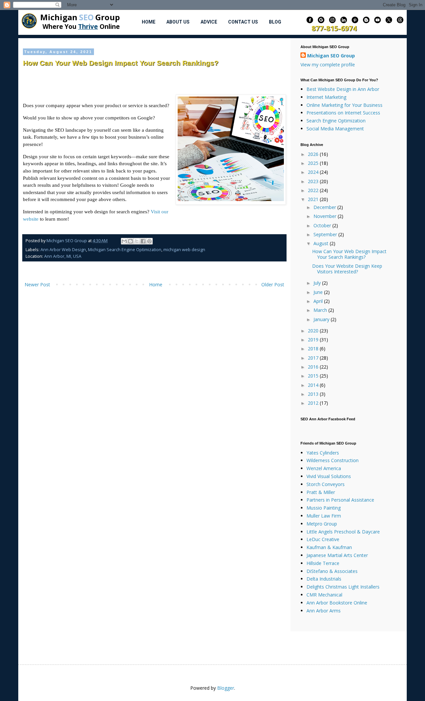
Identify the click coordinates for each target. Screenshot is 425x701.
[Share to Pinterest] (149, 241)
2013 (314, 394)
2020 (314, 330)
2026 (314, 154)
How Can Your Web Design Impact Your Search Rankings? (349, 254)
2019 (314, 339)
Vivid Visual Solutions (328, 476)
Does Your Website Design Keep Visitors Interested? (347, 269)
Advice (209, 22)
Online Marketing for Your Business (344, 105)
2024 (314, 172)
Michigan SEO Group (331, 55)
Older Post (272, 284)
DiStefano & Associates (332, 571)
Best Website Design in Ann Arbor (342, 89)
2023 (314, 181)
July (317, 283)
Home (148, 22)
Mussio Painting (323, 508)
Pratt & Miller (320, 492)
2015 (314, 376)
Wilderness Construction (332, 460)
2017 (314, 358)
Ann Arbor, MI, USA (62, 256)
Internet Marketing (326, 97)
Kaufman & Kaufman (329, 547)
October (322, 225)
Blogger (225, 688)
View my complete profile (327, 64)
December (325, 207)
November (325, 216)
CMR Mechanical (324, 595)
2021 (314, 199)
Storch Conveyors (325, 484)
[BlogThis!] (130, 241)
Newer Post (37, 284)
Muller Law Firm (323, 516)
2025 (314, 163)
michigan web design (184, 249)
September (325, 234)
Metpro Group (321, 524)
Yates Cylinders (322, 453)
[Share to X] (136, 241)
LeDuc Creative (322, 539)
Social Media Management (335, 128)
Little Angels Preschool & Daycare (343, 531)
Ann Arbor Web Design (63, 249)
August (321, 243)
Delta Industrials (323, 579)
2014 (314, 385)
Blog (275, 22)
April (318, 301)
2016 (314, 367)
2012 (314, 403)
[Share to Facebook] (143, 241)
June (318, 292)
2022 (314, 190)
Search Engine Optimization (336, 120)
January (322, 319)
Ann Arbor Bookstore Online (336, 602)
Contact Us (243, 22)
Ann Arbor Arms (323, 610)
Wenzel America (323, 468)
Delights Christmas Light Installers (343, 587)
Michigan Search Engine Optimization (124, 249)
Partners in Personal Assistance (340, 500)
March (320, 310)
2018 (314, 348)
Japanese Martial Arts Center (337, 555)
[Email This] (124, 241)
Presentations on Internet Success (343, 112)
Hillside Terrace (322, 563)
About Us (178, 22)
